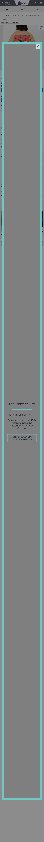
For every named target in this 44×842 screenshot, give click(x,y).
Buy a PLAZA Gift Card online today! (22, 438)
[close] (38, 46)
